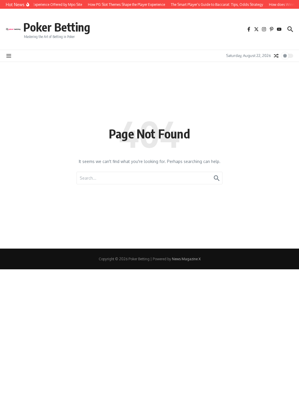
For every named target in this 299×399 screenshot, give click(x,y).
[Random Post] (276, 55)
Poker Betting (56, 27)
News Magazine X (186, 259)
